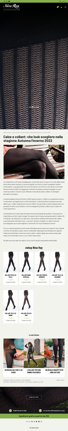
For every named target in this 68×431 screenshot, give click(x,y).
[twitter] (36, 421)
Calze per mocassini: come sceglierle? (20, 380)
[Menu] (65, 7)
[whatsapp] (41, 421)
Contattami (34, 397)
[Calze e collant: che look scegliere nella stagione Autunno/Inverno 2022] (34, 162)
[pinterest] (39, 421)
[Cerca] (60, 1)
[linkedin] (32, 421)
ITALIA (63, 1)
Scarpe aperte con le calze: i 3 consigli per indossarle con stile (26, 382)
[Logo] (12, 7)
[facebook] (34, 421)
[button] (29, 107)
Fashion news (7, 132)
